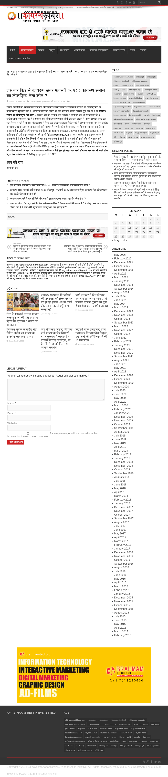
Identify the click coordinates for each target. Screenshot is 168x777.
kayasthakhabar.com (122, 102)
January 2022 (122, 345)
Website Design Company (32, 7)
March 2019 (121, 450)
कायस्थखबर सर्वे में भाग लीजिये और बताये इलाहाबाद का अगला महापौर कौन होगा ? (48, 198)
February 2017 (122, 544)
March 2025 (121, 277)
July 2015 (120, 616)
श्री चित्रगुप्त (118, 141)
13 (129, 227)
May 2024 (120, 303)
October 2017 (122, 514)
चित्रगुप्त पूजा (154, 133)
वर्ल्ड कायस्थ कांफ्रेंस (147, 137)
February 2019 (122, 454)
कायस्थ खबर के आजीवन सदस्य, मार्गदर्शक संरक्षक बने (95, 7)
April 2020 (120, 401)
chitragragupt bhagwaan (123, 77)
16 (150, 227)
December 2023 (123, 311)
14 (136, 227)
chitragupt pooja (120, 90)
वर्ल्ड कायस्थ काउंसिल (19, 58)
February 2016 (122, 590)
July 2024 (120, 296)
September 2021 (124, 356)
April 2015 (120, 627)
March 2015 (121, 631)
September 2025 (124, 269)
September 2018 (124, 473)
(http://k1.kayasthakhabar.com (77, 130)
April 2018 (120, 492)
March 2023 (121, 326)
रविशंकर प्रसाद (133, 137)
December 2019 (123, 416)
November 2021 (123, 352)
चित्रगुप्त (129, 133)
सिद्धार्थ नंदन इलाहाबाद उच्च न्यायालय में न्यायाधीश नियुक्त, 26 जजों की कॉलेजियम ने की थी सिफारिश (91, 335)
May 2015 (120, 624)
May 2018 (120, 488)
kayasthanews (139, 102)
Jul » (124, 240)
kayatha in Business (152, 115)
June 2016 (120, 575)
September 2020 (124, 382)
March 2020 (121, 405)
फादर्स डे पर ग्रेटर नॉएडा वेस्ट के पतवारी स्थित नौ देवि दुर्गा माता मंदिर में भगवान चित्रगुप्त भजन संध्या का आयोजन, (32, 248)
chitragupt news (142, 85)
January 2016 (122, 593)
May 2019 (120, 443)
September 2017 (124, 518)
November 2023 (123, 315)
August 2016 (121, 567)
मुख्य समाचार (27, 50)
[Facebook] (126, 2)
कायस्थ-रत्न (119, 50)
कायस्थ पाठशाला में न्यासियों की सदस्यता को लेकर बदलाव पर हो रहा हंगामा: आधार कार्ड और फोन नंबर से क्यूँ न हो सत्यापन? (57, 302)
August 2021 (121, 360)
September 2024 (124, 288)
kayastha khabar (151, 98)
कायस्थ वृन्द (139, 128)
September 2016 (124, 563)
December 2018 (123, 462)
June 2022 (120, 337)
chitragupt (140, 77)
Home (13, 50)
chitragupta (151, 77)
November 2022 (123, 330)
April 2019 (120, 446)
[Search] (159, 2)
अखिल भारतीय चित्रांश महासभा (146, 119)
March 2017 (121, 541)
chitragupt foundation (140, 81)
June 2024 (120, 300)
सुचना (132, 50)
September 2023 (124, 322)
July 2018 (120, 480)
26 (122, 236)
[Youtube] (134, 2)
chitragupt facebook (121, 81)
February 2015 (122, 635)
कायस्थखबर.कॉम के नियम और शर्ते (129, 7)
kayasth (140, 94)
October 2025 (122, 266)
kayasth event (140, 107)
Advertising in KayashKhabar (60, 7)
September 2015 (124, 608)
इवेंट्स (52, 50)
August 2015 (121, 612)
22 (143, 232)
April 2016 (120, 582)
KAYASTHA (151, 94)
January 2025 (122, 281)
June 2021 (120, 364)
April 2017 (120, 537)
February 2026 (122, 258)
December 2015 (123, 597)
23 (150, 232)
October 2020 (122, 379)
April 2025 (120, 273)
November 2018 (123, 465)
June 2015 (120, 620)
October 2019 (122, 424)
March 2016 (121, 586)
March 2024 (121, 307)
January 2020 (122, 413)
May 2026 (120, 254)
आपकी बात (79, 50)
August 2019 (121, 431)
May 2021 (120, 367)
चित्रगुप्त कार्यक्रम (141, 133)
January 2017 (122, 548)
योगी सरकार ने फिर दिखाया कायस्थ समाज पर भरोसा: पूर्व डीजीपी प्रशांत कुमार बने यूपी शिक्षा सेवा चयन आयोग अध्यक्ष (91, 300)
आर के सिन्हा (118, 124)
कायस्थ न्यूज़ (118, 128)
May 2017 (120, 533)
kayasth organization (122, 111)
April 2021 (120, 371)
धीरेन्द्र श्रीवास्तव (119, 137)
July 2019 (120, 435)
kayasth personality (141, 111)
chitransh (117, 94)
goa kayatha (129, 94)
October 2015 (122, 605)
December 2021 (123, 349)
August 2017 (121, 522)
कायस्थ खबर (21, 101)
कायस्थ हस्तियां (118, 133)
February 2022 (122, 341)
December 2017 (123, 507)
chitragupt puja (135, 90)
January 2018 (122, 503)
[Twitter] (130, 2)
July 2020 (120, 390)
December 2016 (123, 552)
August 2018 (121, 477)
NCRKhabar (12, 7)
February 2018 (122, 499)
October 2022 (122, 333)
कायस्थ (127, 124)
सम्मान (143, 50)
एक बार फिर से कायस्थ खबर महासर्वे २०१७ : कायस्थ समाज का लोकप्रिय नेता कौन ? (50, 185)
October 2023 (122, 318)
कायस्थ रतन (129, 128)
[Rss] (118, 2)
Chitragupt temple (151, 90)
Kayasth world (135, 115)
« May (115, 240)
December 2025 (123, 262)
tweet (11, 216)
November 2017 (123, 511)
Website (12, 423)
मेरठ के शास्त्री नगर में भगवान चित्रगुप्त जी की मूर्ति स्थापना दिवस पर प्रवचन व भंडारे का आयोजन (23, 319)
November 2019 (123, 420)
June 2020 (120, 394)
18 (115, 232)
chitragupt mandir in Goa (123, 85)
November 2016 (123, 556)
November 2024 (123, 285)
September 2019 (124, 428)
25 (115, 236)
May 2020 (120, 398)
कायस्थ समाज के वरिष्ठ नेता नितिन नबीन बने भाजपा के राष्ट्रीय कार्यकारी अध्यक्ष (22, 333)
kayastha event (120, 98)
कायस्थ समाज (150, 128)
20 (129, 232)
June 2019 (120, 439)
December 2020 (123, 375)
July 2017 (120, 526)
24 (157, 232)
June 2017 (120, 529)
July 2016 (120, 571)
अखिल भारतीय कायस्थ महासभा (123, 119)
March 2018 (121, 495)
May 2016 (120, 578)
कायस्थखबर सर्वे (28, 71)
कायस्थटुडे (147, 124)
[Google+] (122, 2)
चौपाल (41, 50)
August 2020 (121, 386)
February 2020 (122, 409)
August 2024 (121, 292)
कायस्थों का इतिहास (99, 50)
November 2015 (123, 601)
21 (136, 232)
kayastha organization (122, 107)
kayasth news (154, 107)
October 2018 (122, 469)
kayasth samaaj (120, 115)
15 (143, 227)
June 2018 (120, 484)
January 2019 (122, 458)
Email (10, 413)
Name (10, 403)
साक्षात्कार (64, 50)
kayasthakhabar (135, 98)
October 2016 (122, 560)
